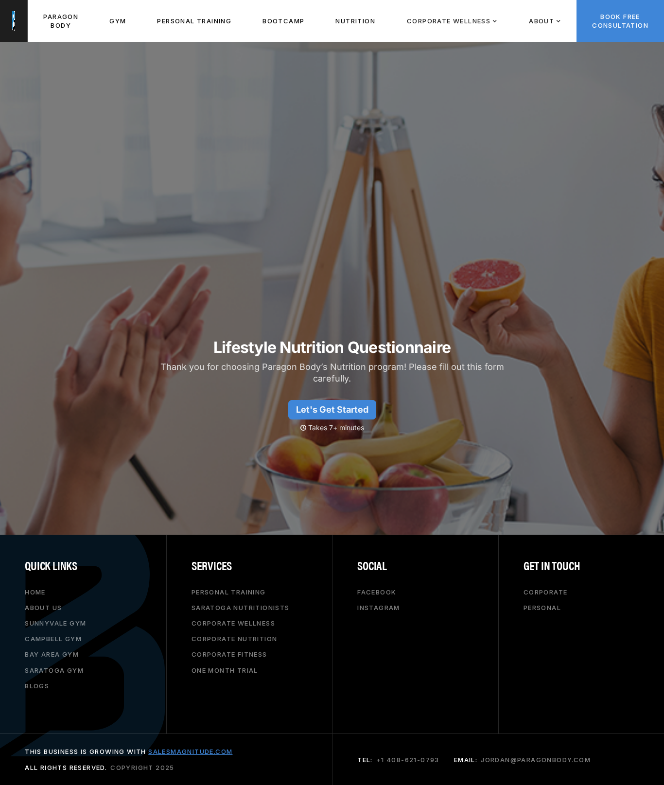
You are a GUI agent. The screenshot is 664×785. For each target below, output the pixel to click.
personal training (229, 592)
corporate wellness (233, 623)
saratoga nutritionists (241, 607)
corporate (546, 592)
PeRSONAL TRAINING (194, 21)
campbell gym (53, 639)
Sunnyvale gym (55, 623)
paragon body (60, 21)
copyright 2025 (142, 767)
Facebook (376, 592)
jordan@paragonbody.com (536, 760)
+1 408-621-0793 (407, 760)
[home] (14, 21)
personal (542, 607)
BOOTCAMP (283, 21)
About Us (43, 607)
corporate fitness (229, 654)
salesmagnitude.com (190, 751)
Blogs (37, 686)
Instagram (378, 607)
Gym (117, 21)
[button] (452, 20)
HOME (35, 592)
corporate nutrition (235, 639)
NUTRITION (355, 21)
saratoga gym (54, 670)
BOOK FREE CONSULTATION (620, 21)
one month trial (225, 670)
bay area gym (52, 654)
